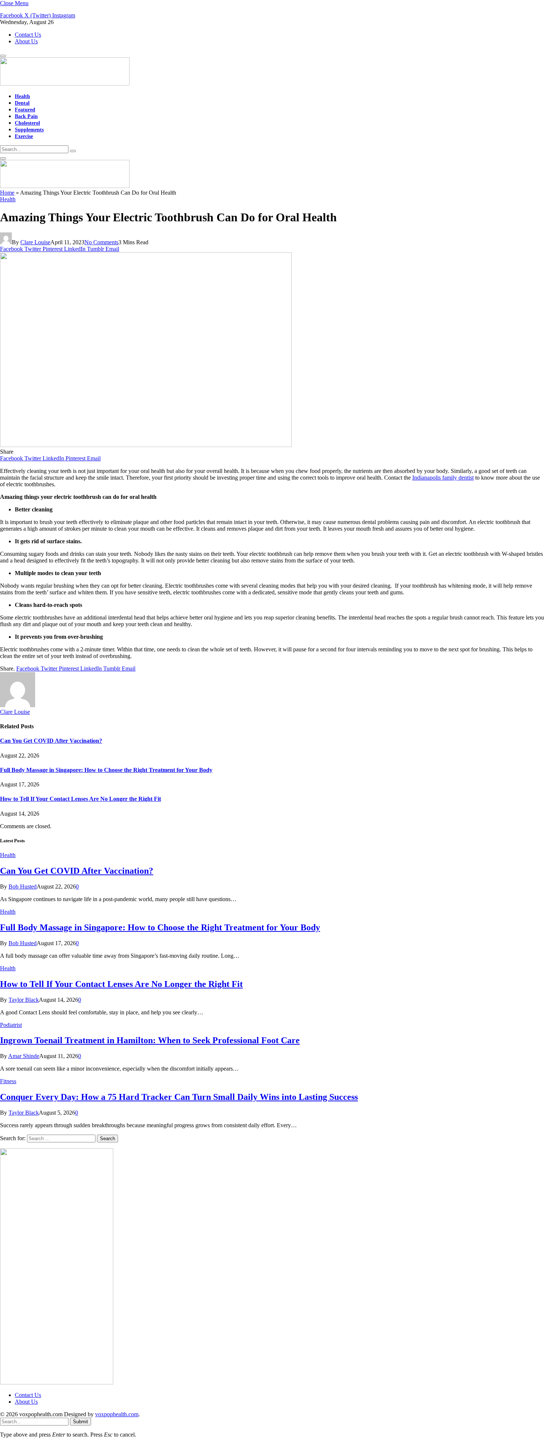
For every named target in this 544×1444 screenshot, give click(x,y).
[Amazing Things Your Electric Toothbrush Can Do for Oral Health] (146, 445)
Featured (25, 110)
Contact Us (28, 34)
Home (7, 192)
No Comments (101, 242)
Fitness (8, 1081)
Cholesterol (27, 123)
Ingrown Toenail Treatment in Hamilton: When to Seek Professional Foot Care (150, 1040)
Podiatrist (11, 1025)
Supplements (29, 129)
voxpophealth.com (116, 1414)
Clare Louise (35, 242)
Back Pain (26, 116)
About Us (26, 41)
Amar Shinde (23, 1056)
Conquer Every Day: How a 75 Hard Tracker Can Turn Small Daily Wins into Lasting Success (179, 1097)
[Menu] (3, 56)
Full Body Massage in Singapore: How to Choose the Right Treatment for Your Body (106, 770)
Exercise (24, 136)
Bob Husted (23, 886)
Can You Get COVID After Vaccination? (51, 741)
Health (22, 96)
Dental (22, 103)
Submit (80, 1421)
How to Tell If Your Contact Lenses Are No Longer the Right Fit (80, 799)
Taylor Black (24, 1000)
